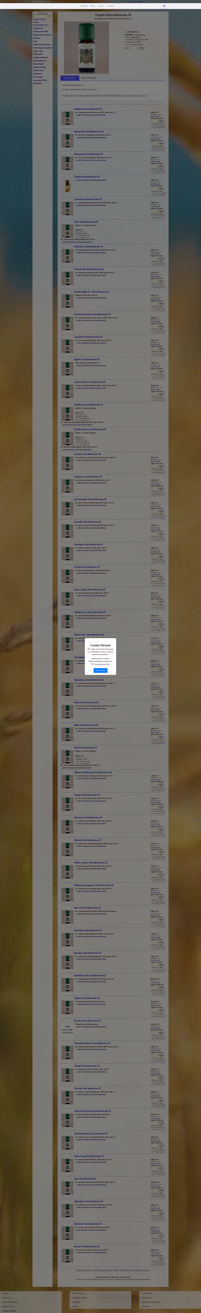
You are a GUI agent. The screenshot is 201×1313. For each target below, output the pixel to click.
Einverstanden (100, 670)
